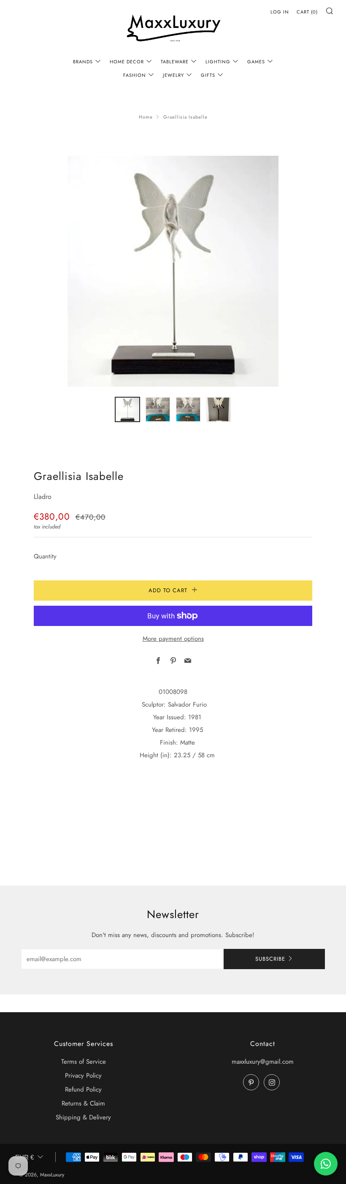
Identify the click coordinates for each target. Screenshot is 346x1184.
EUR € (24, 1157)
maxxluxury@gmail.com (263, 1061)
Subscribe (270, 959)
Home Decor (127, 61)
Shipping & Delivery (83, 1117)
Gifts (208, 75)
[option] (173, 271)
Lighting (217, 61)
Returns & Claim (83, 1103)
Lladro (42, 496)
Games (256, 61)
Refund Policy (83, 1089)
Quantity (45, 556)
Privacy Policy (83, 1075)
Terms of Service (83, 1061)
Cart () (307, 11)
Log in (279, 11)
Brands (83, 61)
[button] (127, 409)
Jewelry (173, 75)
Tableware (175, 61)
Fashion (134, 75)
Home (146, 117)
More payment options (173, 638)
